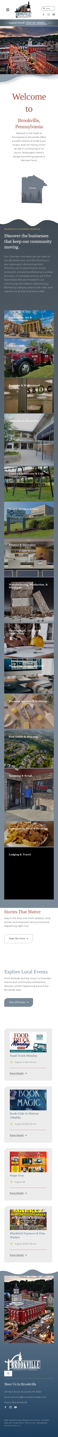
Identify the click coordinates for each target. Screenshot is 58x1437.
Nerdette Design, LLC (12, 1425)
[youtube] (54, 14)
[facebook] (43, 14)
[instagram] (48, 14)
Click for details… (24, 23)
